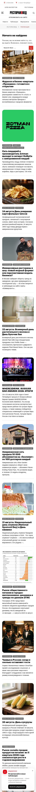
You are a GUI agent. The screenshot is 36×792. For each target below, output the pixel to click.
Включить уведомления (17, 787)
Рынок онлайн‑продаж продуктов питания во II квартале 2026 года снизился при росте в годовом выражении (15, 755)
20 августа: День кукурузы (17, 722)
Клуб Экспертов (11, 7)
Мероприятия (24, 22)
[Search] (34, 13)
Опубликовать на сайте (18, 17)
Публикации (14, 22)
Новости (5, 22)
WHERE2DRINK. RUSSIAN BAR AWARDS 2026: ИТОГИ (17, 390)
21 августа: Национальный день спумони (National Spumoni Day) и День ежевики (17, 526)
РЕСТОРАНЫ (29, 7)
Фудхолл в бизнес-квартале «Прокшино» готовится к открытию (17, 84)
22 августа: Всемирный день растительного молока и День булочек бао (18, 331)
